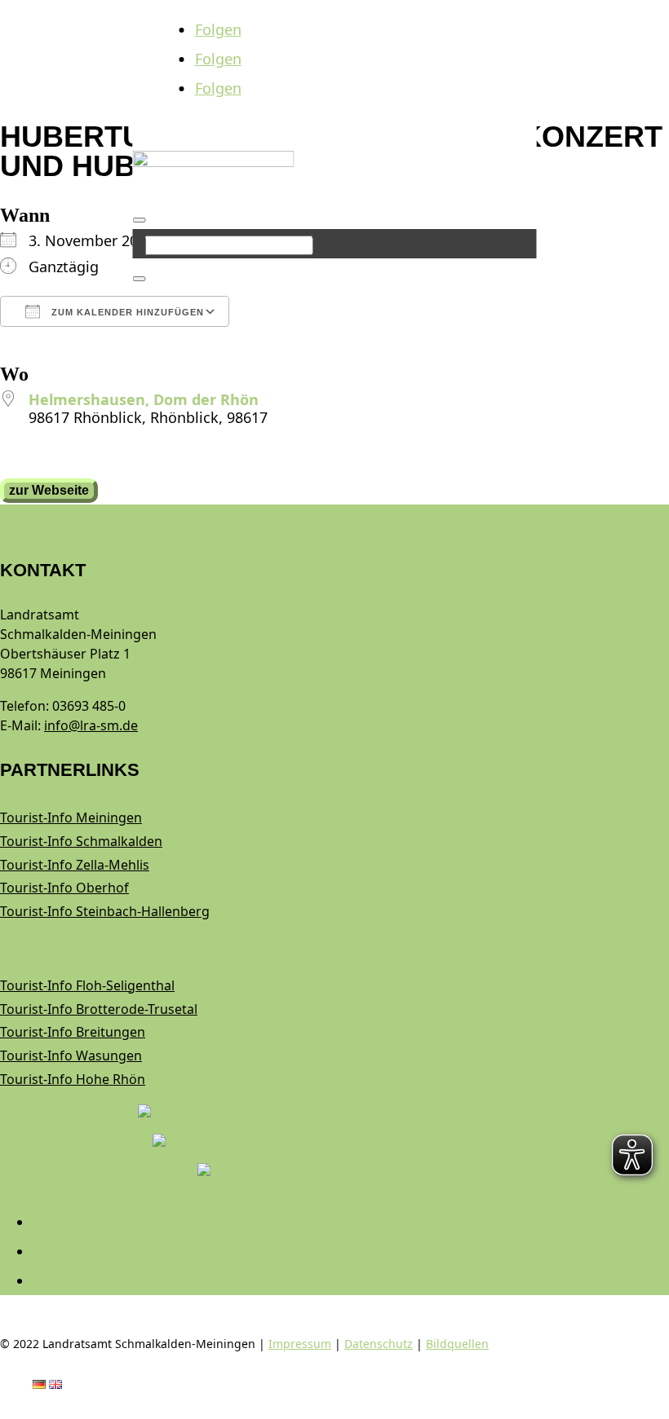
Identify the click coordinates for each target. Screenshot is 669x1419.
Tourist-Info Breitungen (72, 1032)
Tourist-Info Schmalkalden (81, 841)
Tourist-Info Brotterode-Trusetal (98, 1009)
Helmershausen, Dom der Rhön (144, 399)
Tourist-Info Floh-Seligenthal (87, 985)
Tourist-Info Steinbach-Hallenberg (105, 911)
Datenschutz (378, 1343)
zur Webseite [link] (49, 490)
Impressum (299, 1343)
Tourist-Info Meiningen (71, 817)
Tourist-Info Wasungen (71, 1055)
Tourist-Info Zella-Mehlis (74, 865)
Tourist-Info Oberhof (64, 888)
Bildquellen (457, 1343)
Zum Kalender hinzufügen (126, 312)
